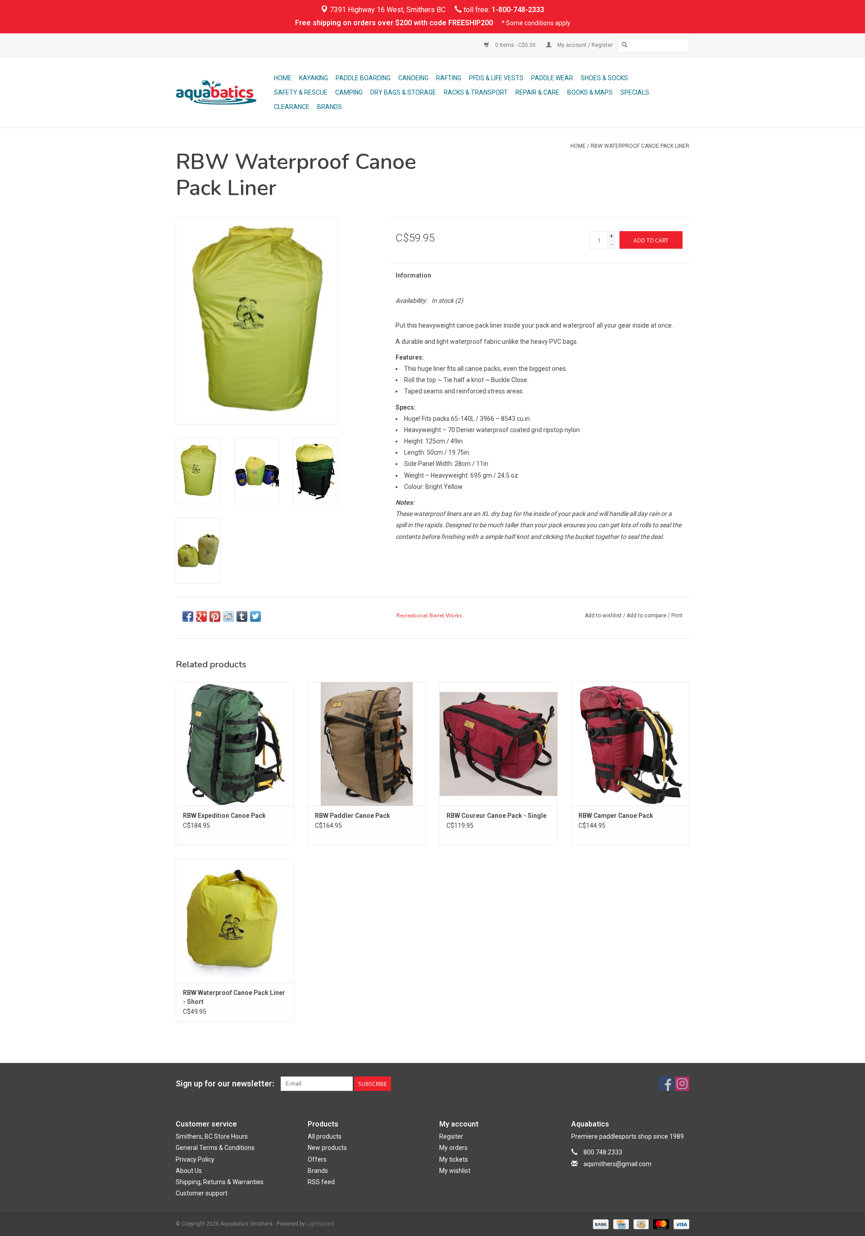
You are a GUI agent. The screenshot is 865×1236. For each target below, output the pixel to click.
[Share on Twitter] (255, 616)
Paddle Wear (552, 78)
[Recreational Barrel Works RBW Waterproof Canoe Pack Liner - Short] (235, 921)
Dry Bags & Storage (403, 92)
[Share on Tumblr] (242, 616)
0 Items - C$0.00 (515, 45)
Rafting (448, 78)
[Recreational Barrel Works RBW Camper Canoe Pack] (630, 744)
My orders (453, 1147)
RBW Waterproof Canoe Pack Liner (640, 146)
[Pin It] (214, 616)
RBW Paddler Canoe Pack (352, 815)
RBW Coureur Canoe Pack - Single (496, 815)
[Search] (624, 45)
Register (451, 1136)
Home (282, 78)
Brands (329, 106)
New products (327, 1147)
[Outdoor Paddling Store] (223, 92)
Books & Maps (590, 92)
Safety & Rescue (301, 92)
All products (324, 1136)
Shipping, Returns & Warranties (220, 1182)
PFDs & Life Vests (496, 78)
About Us (189, 1170)
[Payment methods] (600, 1224)
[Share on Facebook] (187, 616)
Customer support (202, 1193)
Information (413, 275)
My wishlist (454, 1170)
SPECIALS (634, 92)
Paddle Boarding (363, 78)
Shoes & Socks (604, 78)
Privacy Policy (195, 1159)
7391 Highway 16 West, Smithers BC (387, 9)
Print (677, 615)
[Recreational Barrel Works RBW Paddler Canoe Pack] (367, 744)
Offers (317, 1159)
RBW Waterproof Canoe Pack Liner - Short (234, 997)
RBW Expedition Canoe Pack (224, 815)
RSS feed (321, 1182)
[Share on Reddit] (228, 616)
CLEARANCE (292, 106)
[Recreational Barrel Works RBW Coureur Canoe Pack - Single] (498, 744)
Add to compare (647, 615)
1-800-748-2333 (518, 9)
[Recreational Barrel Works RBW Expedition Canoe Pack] (235, 744)
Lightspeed (320, 1224)
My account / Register (584, 45)
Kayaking (313, 78)
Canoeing (413, 78)
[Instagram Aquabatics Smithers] (682, 1083)
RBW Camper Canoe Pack (615, 815)
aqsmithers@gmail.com (617, 1164)
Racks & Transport (476, 92)
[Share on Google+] (201, 616)
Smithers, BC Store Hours (212, 1136)
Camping (349, 92)
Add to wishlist (603, 615)
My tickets (453, 1159)
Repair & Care (537, 92)
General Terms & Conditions (215, 1147)
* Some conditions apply (535, 23)
